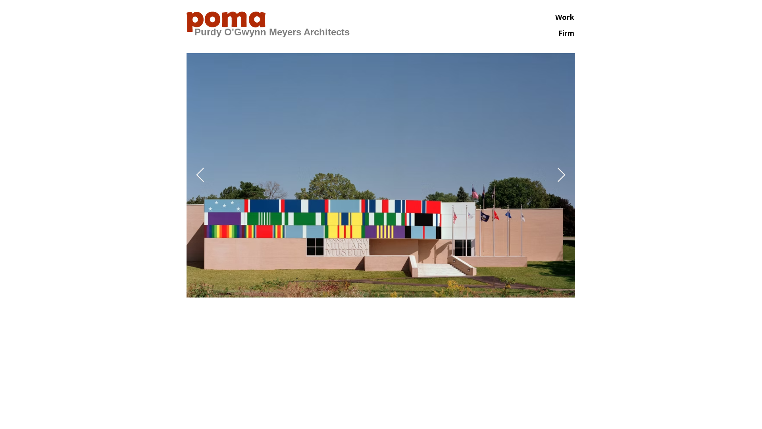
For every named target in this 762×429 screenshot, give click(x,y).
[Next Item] (561, 175)
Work (564, 17)
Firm (566, 33)
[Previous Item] (200, 175)
